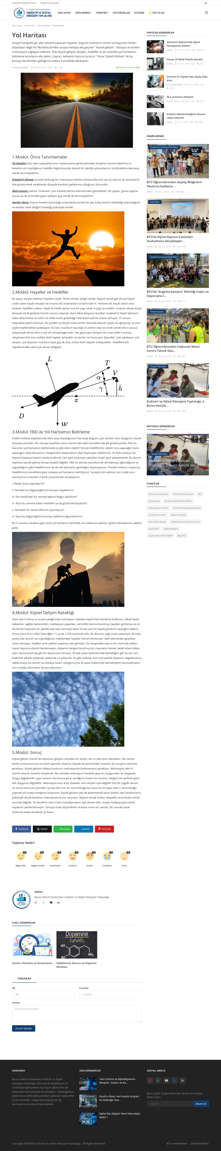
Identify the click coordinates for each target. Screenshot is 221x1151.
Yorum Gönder (23, 1028)
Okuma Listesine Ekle (129, 67)
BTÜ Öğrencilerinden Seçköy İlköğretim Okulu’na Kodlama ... (174, 184)
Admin (38, 891)
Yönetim (101, 12)
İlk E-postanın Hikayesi (180, 96)
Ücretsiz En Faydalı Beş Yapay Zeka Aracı (187, 78)
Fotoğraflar (121, 12)
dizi (199, 494)
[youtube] (166, 1080)
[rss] (182, 1080)
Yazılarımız (82, 12)
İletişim (139, 12)
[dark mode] (206, 3)
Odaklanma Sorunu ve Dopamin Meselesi (76, 965)
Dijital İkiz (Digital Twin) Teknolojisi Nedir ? (119, 1115)
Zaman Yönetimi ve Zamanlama (32, 963)
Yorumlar (24, 978)
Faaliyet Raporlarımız (24, 2)
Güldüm (72, 865)
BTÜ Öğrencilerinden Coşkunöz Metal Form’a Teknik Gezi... (173, 349)
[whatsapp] (158, 1080)
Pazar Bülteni (43, 25)
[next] (203, 439)
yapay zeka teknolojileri (160, 535)
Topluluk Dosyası (49, 2)
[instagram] (150, 1080)
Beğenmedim (38, 865)
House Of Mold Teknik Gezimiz (185, 59)
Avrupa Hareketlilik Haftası (178, 500)
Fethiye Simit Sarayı (183, 494)
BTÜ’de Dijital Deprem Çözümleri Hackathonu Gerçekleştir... (170, 239)
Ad (13, 988)
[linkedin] (174, 1080)
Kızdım (89, 865)
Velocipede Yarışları (158, 507)
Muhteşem (55, 865)
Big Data (181, 535)
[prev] (194, 439)
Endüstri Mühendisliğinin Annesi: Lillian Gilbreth (186, 115)
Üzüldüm (107, 865)
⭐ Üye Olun (156, 12)
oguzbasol (153, 528)
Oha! (124, 865)
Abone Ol (201, 1103)
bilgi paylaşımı (171, 528)
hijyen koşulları (178, 514)
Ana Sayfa (64, 12)
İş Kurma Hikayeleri (158, 494)
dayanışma (154, 500)
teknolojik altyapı (157, 521)
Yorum (16, 1002)
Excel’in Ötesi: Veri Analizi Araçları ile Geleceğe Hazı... (119, 1098)
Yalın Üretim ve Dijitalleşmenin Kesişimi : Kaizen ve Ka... (117, 1080)
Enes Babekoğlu (174, 84)
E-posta (83, 988)
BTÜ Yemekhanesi (177, 1143)
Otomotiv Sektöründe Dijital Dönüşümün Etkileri (183, 43)
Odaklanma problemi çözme (185, 521)
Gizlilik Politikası (199, 1143)
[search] (206, 13)
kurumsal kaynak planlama (187, 507)
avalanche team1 (157, 514)
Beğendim (21, 865)
